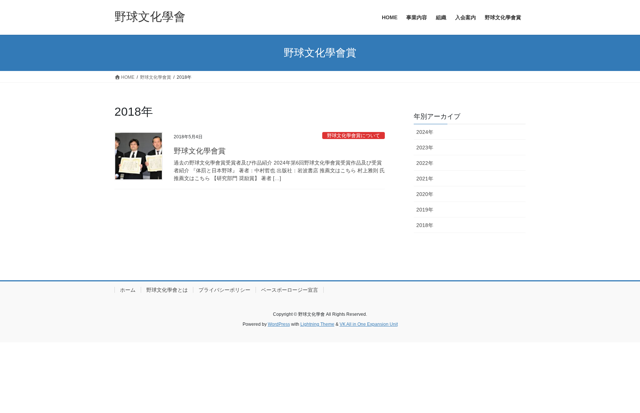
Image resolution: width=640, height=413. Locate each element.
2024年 (424, 132)
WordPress (279, 324)
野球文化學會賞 (200, 151)
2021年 (424, 179)
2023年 (424, 147)
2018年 (424, 225)
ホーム (128, 290)
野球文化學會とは (167, 290)
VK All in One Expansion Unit (369, 324)
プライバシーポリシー (224, 290)
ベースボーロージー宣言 (289, 290)
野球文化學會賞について (353, 135)
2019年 (424, 210)
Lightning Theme (317, 324)
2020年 (424, 194)
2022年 (424, 163)
